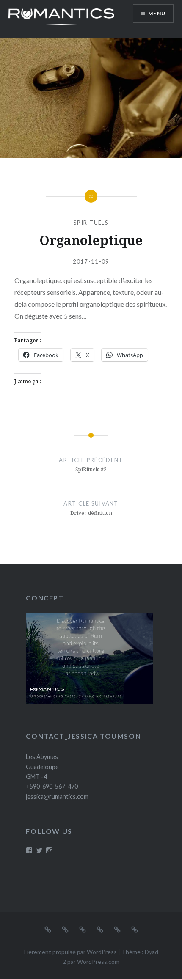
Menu (156, 13)
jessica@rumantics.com (57, 796)
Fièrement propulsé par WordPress (70, 951)
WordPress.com (98, 961)
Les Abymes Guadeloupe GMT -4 (42, 766)
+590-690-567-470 (52, 786)
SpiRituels (91, 222)
